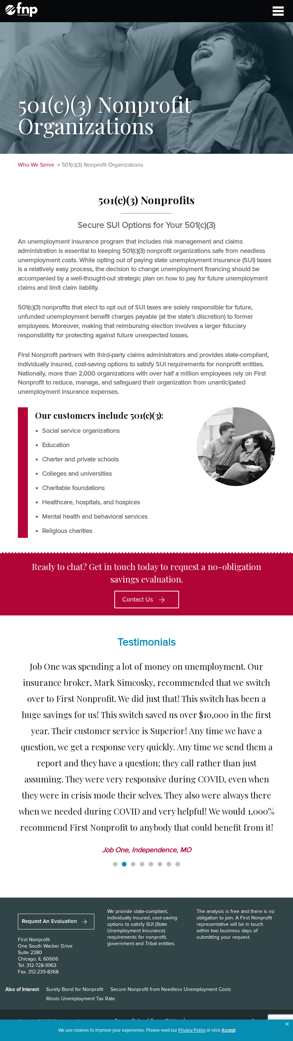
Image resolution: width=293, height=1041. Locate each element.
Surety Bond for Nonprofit (74, 989)
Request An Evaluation (50, 921)
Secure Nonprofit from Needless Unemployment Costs (170, 989)
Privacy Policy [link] (191, 1030)
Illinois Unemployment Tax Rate (80, 999)
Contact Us (138, 599)
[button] (287, 1024)
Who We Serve (36, 164)
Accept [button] (228, 1030)
